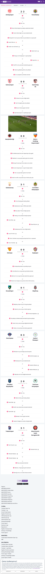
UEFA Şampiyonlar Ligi (6, 515)
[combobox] (6, 5)
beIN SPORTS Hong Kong (7, 496)
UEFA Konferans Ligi (5, 519)
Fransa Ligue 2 (4, 532)
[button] (7, 1)
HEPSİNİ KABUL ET (8, 571)
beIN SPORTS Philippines (6, 499)
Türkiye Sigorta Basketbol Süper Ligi (9, 537)
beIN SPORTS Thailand (6, 497)
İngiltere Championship (6, 528)
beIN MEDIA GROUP (5, 488)
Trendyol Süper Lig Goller (7, 544)
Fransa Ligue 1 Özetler (6, 553)
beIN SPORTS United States (7, 490)
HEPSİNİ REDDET (22, 571)
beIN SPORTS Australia (6, 494)
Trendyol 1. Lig (4, 510)
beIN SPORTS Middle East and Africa (9, 503)
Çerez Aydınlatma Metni (36, 568)
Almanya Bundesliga (5, 521)
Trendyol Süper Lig (5, 508)
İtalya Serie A (4, 527)
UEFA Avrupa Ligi (5, 517)
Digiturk (3, 486)
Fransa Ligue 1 (4, 523)
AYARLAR (36, 571)
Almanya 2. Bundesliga (6, 530)
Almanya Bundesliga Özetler (7, 552)
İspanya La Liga (4, 525)
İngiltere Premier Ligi (6, 514)
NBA (2, 539)
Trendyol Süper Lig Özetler (7, 546)
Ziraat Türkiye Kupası (6, 512)
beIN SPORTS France (5, 492)
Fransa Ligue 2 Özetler (6, 557)
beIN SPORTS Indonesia (6, 501)
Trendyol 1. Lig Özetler (6, 548)
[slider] (22, 127)
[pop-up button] (33, 130)
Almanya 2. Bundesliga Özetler (8, 555)
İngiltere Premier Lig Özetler (7, 550)
